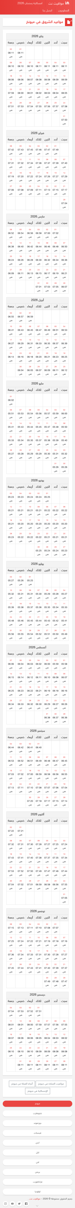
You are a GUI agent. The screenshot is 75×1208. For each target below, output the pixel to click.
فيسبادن (37, 1133)
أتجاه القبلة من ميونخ (22, 1083)
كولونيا (37, 1191)
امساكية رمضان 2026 (29, 3)
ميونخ (37, 1103)
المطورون (63, 10)
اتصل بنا (47, 10)
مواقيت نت (56, 4)
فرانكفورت (37, 1182)
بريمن (37, 1172)
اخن (37, 1162)
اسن (38, 1143)
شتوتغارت (37, 1113)
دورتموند (37, 1123)
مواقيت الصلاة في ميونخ (51, 1083)
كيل (37, 1152)
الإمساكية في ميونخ (37, 1091)
